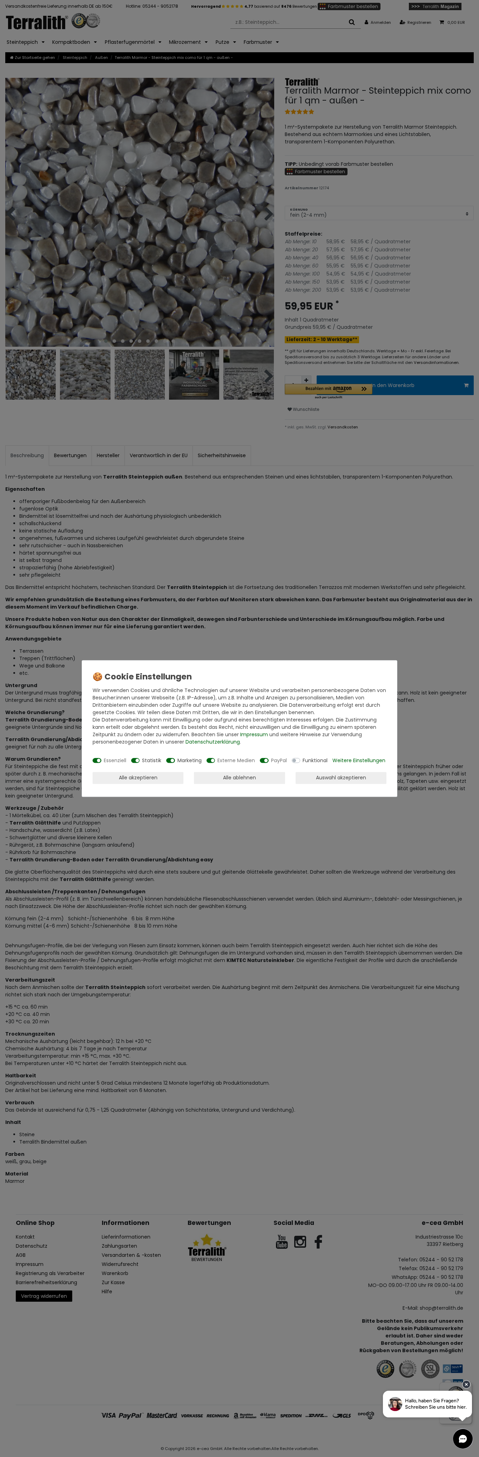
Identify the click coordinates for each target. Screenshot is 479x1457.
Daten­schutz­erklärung (212, 741)
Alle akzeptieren (138, 777)
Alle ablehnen (239, 777)
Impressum (254, 734)
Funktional (315, 760)
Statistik (151, 760)
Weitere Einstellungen (358, 760)
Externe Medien (236, 760)
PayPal (279, 760)
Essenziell (115, 760)
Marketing (189, 760)
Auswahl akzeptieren (341, 777)
